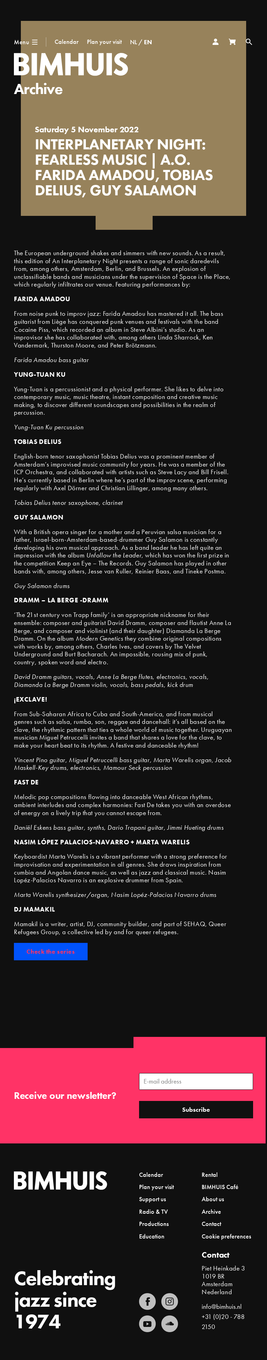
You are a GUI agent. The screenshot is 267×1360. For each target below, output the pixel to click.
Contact (211, 1224)
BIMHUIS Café (220, 1187)
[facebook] (147, 1301)
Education (151, 1236)
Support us (152, 1199)
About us (213, 1199)
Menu (21, 42)
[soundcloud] (169, 1323)
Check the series (50, 951)
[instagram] (169, 1301)
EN (148, 42)
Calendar (67, 42)
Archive (38, 89)
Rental (210, 1175)
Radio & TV (153, 1211)
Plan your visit (104, 42)
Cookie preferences (226, 1236)
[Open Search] (249, 42)
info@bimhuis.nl (222, 1306)
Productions (154, 1224)
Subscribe (196, 1109)
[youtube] (147, 1323)
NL (133, 42)
